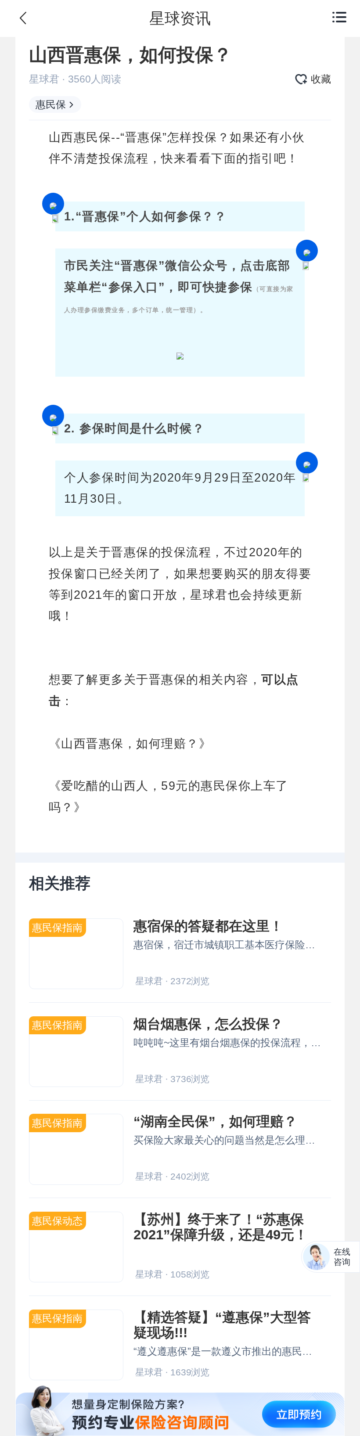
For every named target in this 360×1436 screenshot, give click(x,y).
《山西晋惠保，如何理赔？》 (130, 743)
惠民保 (51, 104)
